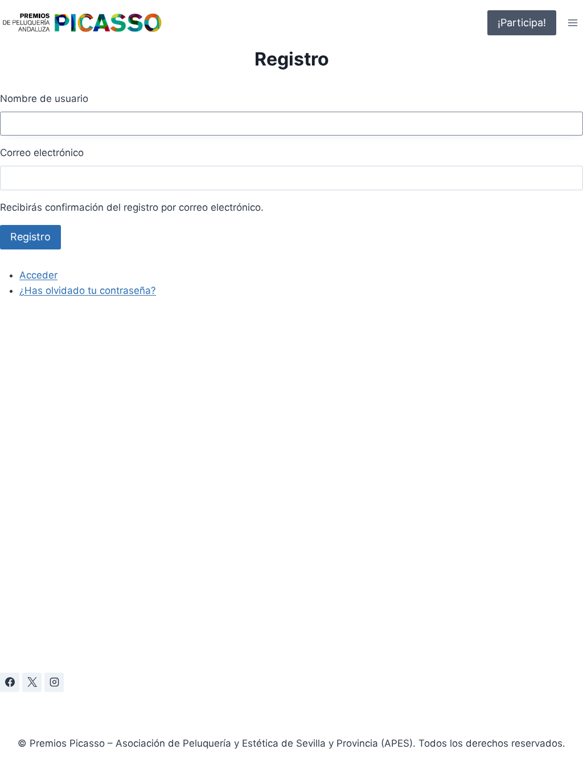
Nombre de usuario (44, 98)
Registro (30, 237)
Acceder (38, 275)
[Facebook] (9, 682)
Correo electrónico (42, 152)
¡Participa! (522, 22)
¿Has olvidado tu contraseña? (87, 290)
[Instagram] (54, 682)
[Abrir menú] (572, 22)
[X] (32, 682)
